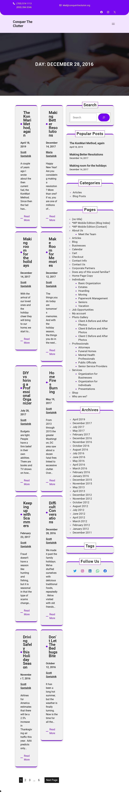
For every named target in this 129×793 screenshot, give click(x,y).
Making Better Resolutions (86, 154)
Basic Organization (89, 283)
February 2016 (81, 472)
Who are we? (79, 396)
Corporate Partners (83, 268)
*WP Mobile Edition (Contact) (89, 226)
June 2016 (79, 457)
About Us (77, 230)
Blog (75, 241)
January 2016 (81, 476)
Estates (82, 287)
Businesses (79, 245)
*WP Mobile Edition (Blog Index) (91, 222)
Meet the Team (87, 234)
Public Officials (87, 362)
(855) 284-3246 (24, 7)
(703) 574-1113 (24, 3)
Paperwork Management (93, 298)
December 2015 (82, 479)
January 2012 (81, 528)
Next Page (51, 780)
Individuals (78, 279)
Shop (75, 392)
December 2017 (82, 423)
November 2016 (82, 442)
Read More (28, 218)
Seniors (82, 302)
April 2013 (79, 491)
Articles (77, 192)
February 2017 (81, 434)
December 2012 (82, 494)
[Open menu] (113, 24)
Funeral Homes (87, 351)
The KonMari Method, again (87, 143)
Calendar (77, 249)
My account (79, 313)
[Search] (104, 117)
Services (77, 370)
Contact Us (78, 264)
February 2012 (81, 525)
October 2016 (81, 445)
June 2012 (79, 513)
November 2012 (82, 498)
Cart (74, 253)
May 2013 (79, 487)
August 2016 (80, 449)
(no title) (77, 219)
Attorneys (84, 347)
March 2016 (80, 468)
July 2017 (78, 426)
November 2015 (82, 483)
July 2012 (78, 509)
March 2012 (80, 521)
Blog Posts (79, 196)
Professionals (80, 343)
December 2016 (82, 438)
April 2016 (79, 464)
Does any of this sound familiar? (91, 272)
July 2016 (78, 453)
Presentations (86, 388)
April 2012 (79, 517)
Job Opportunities (83, 309)
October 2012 (81, 502)
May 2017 (79, 430)
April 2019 (79, 419)
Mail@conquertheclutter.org (76, 5)
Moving (82, 294)
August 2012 (80, 506)
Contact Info (79, 260)
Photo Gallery (80, 317)
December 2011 (82, 532)
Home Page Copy (82, 275)
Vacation (83, 305)
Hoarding (83, 290)
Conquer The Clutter (22, 24)
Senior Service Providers (92, 366)
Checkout (77, 256)
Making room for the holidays (88, 165)
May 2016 (79, 460)
